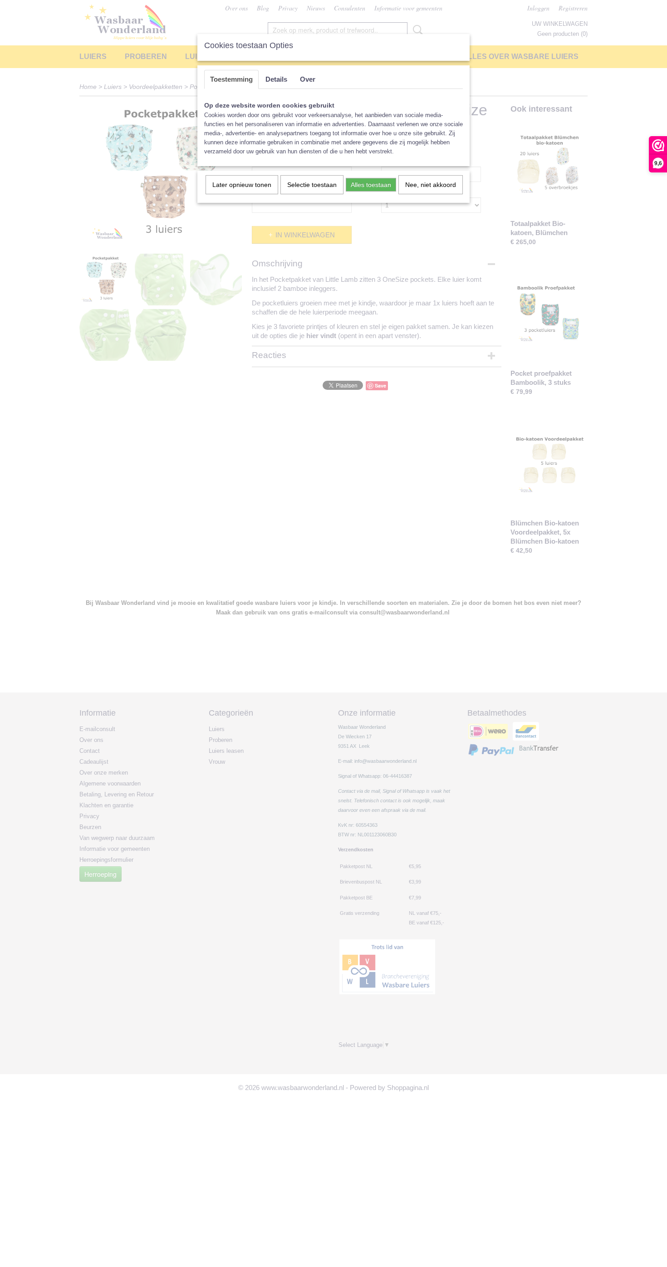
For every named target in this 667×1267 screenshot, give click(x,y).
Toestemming (231, 79)
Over (307, 79)
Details (276, 79)
